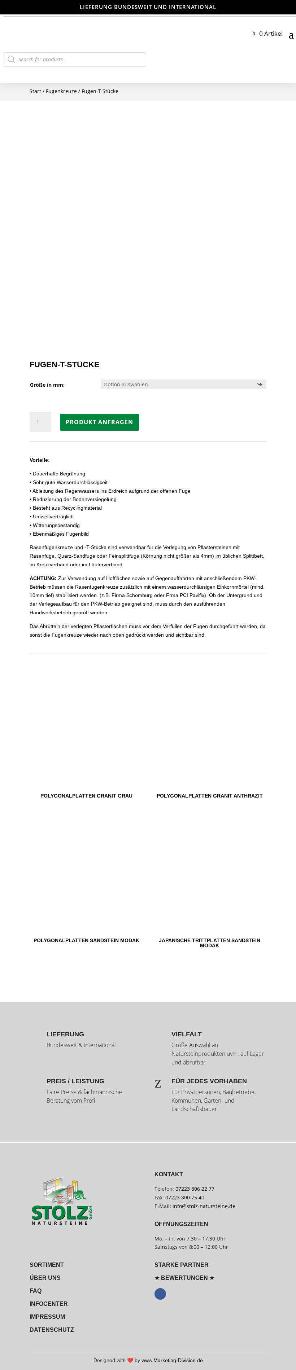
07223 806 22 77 (194, 1188)
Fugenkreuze (61, 91)
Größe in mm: (47, 384)
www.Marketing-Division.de (172, 1360)
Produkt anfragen (99, 422)
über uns (45, 1278)
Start (35, 91)
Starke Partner (181, 1265)
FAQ (36, 1291)
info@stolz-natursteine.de (203, 1206)
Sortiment (47, 1265)
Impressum (47, 1317)
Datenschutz (52, 1330)
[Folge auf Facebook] (160, 1294)
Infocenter (49, 1304)
